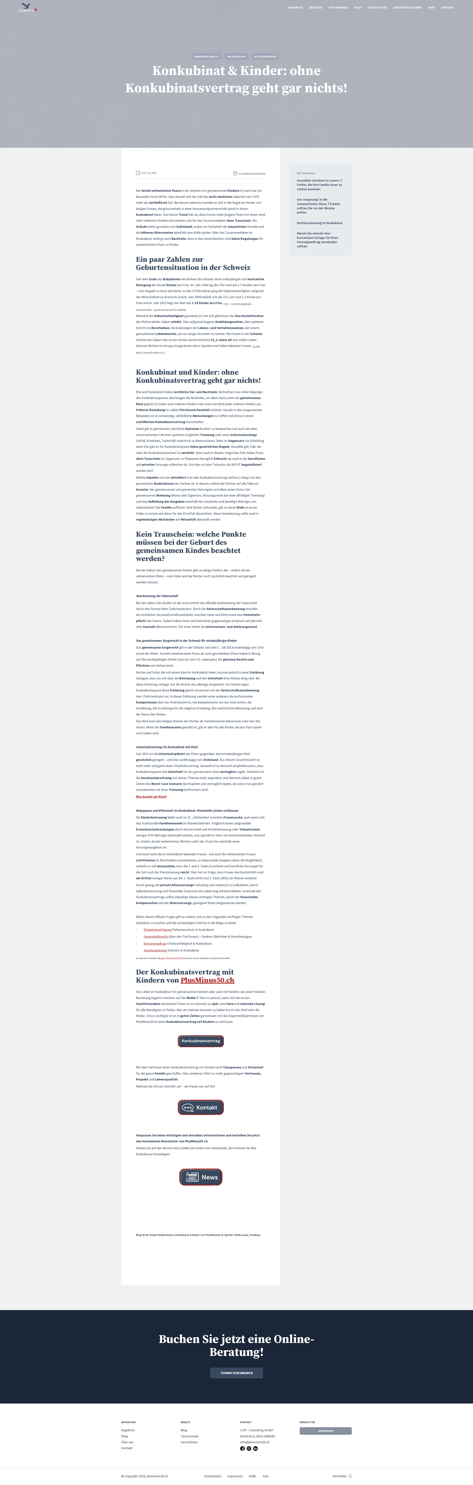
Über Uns (316, 7)
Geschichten (377, 7)
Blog (358, 7)
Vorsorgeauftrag (155, 943)
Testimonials (338, 7)
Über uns (127, 1442)
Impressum (235, 1476)
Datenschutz (213, 1476)
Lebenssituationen (407, 7)
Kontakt (447, 7)
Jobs (265, 1476)
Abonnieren (325, 1431)
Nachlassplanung (156, 950)
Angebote (295, 7)
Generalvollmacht (156, 936)
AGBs (252, 1476)
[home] (28, 7)
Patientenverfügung (158, 930)
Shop (431, 7)
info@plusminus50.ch (255, 1442)
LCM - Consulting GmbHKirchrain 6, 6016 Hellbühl (257, 1433)
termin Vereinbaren (236, 1373)
